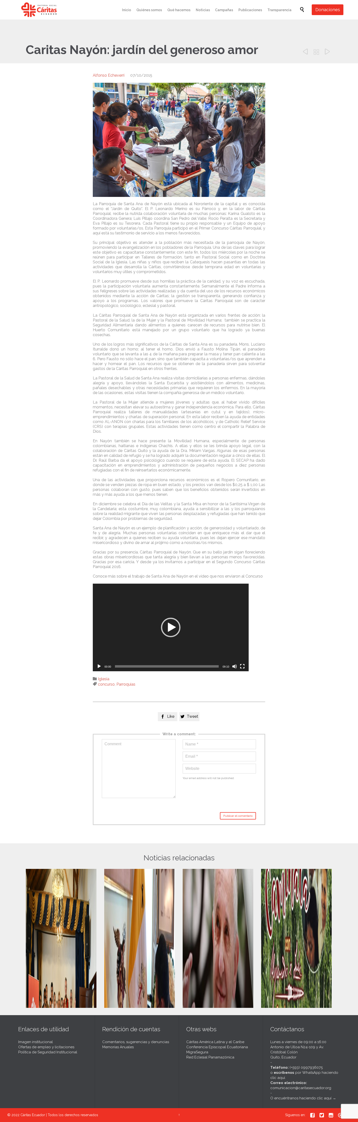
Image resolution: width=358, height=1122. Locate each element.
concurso (106, 684)
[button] (170, 627)
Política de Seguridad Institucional (47, 1052)
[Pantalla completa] (242, 666)
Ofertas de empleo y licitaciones (46, 1047)
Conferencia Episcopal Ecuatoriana (217, 1047)
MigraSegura (197, 1052)
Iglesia (103, 679)
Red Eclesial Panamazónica (210, 1057)
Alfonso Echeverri (108, 75)
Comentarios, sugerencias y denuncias (135, 1042)
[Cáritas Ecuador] (39, 9)
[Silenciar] (234, 666)
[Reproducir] (99, 666)
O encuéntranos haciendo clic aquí (300, 1098)
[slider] (167, 666)
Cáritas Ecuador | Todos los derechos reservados (59, 1115)
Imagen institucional (35, 1042)
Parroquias (125, 684)
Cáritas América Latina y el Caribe (215, 1042)
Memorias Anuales (118, 1047)
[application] (171, 627)
